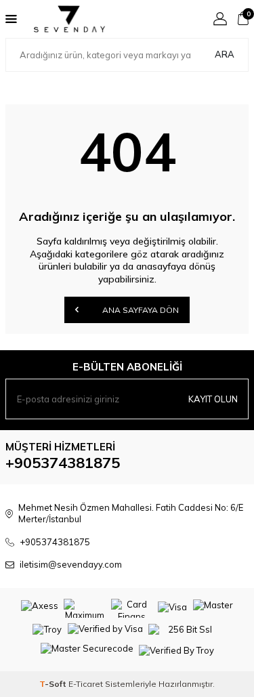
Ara (224, 54)
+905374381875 (62, 462)
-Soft (53, 684)
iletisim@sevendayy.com (71, 564)
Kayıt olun (213, 399)
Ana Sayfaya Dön (139, 310)
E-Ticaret (85, 684)
